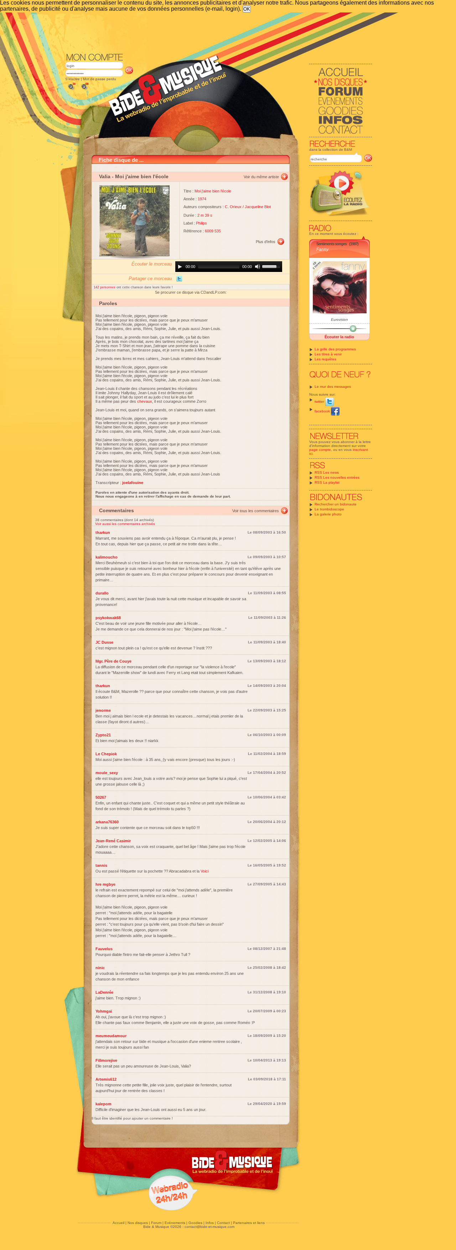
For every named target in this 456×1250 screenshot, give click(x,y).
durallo (102, 593)
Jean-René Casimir (113, 841)
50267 (100, 797)
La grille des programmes (335, 349)
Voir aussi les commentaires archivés (125, 524)
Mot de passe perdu (99, 79)
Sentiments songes (331, 244)
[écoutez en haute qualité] (84, 90)
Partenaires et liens (249, 1223)
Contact (223, 1223)
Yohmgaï (103, 1011)
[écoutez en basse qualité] (71, 90)
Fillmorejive (106, 1060)
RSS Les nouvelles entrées (337, 477)
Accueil (118, 1223)
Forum (156, 1223)
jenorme (103, 710)
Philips (201, 223)
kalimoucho (106, 557)
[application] (228, 266)
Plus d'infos (265, 242)
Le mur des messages (333, 387)
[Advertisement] (218, 32)
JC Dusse (104, 642)
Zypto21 (103, 735)
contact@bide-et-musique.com (209, 1227)
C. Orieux (233, 207)
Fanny (322, 249)
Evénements (175, 1223)
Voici (204, 871)
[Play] (180, 266)
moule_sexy (106, 773)
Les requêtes (325, 359)
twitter (320, 401)
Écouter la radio (339, 337)
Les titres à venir (328, 354)
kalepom (103, 1104)
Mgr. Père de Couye (113, 661)
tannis (101, 865)
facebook (323, 411)
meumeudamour (110, 1036)
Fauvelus (104, 949)
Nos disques (138, 1223)
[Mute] (257, 266)
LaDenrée (104, 992)
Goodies (195, 1223)
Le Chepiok (106, 754)
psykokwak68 (108, 618)
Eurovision (339, 319)
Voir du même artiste (261, 177)
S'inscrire (72, 79)
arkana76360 (107, 822)
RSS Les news (327, 472)
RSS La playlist (327, 482)
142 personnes (105, 287)
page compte (320, 450)
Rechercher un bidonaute (336, 504)
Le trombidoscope (329, 509)
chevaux (144, 401)
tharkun (102, 532)
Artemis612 (105, 1079)
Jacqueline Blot (258, 207)
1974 (202, 199)
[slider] (272, 266)
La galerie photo (328, 514)
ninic (100, 968)
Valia (104, 176)
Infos (210, 1223)
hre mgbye (105, 884)
